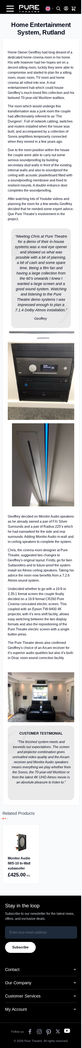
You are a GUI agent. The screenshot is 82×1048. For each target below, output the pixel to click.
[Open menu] (10, 9)
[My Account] (66, 8)
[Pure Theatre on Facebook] (30, 1031)
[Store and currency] (50, 8)
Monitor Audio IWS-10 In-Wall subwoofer (19, 863)
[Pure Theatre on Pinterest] (48, 1031)
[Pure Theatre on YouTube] (67, 1031)
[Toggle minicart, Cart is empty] (73, 8)
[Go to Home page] (31, 8)
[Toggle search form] (58, 8)
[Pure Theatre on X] (58, 1031)
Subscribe (20, 947)
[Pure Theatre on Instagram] (39, 1031)
